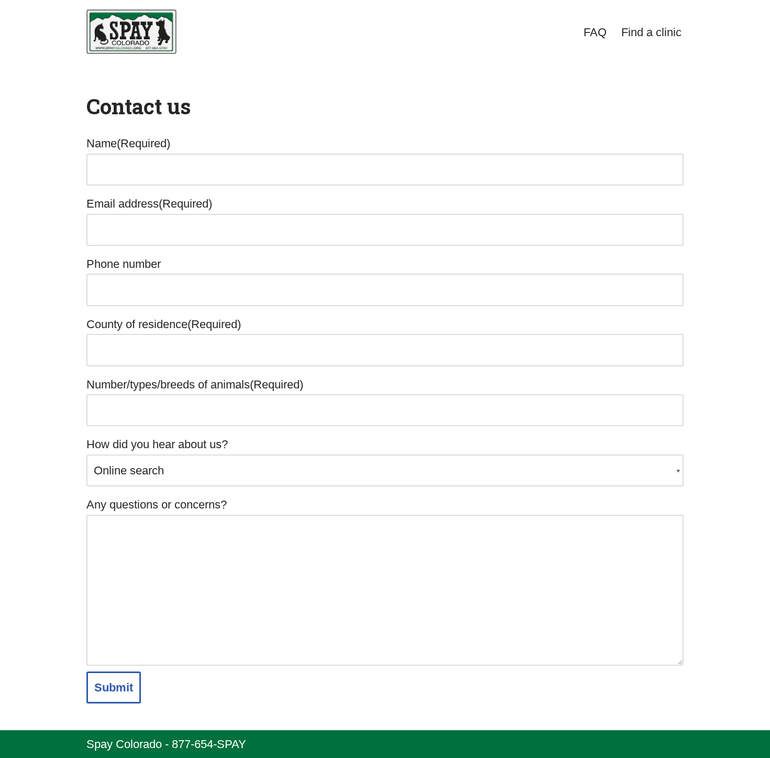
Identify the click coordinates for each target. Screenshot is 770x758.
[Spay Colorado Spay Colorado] (131, 31)
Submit (113, 687)
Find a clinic (651, 32)
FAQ (595, 32)
